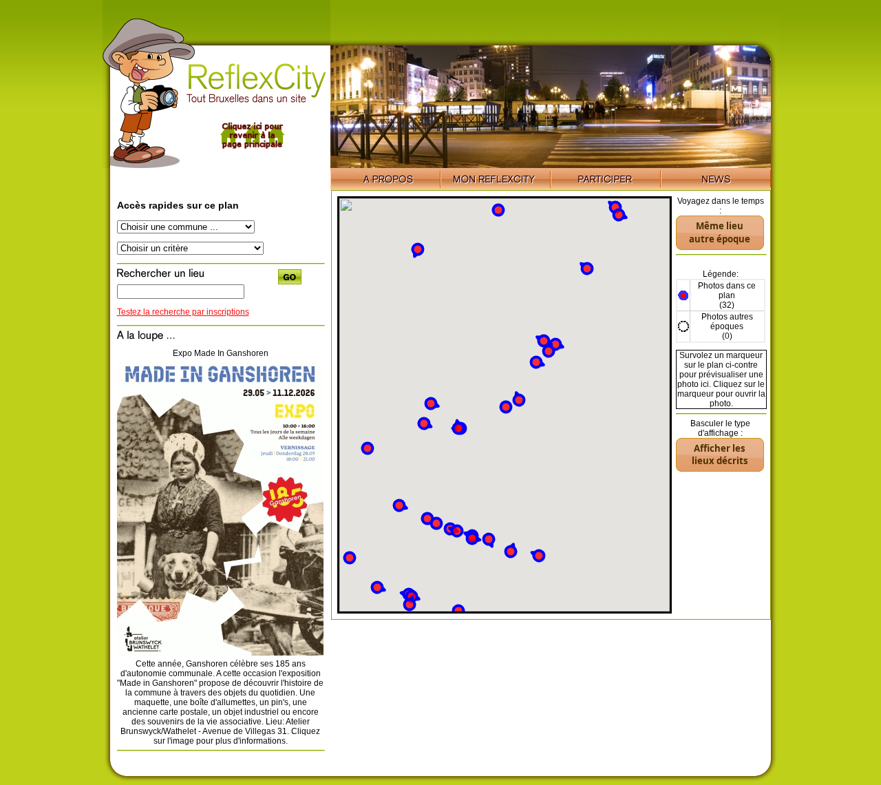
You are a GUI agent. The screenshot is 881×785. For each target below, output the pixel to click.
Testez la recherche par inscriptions (183, 312)
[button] (537, 362)
